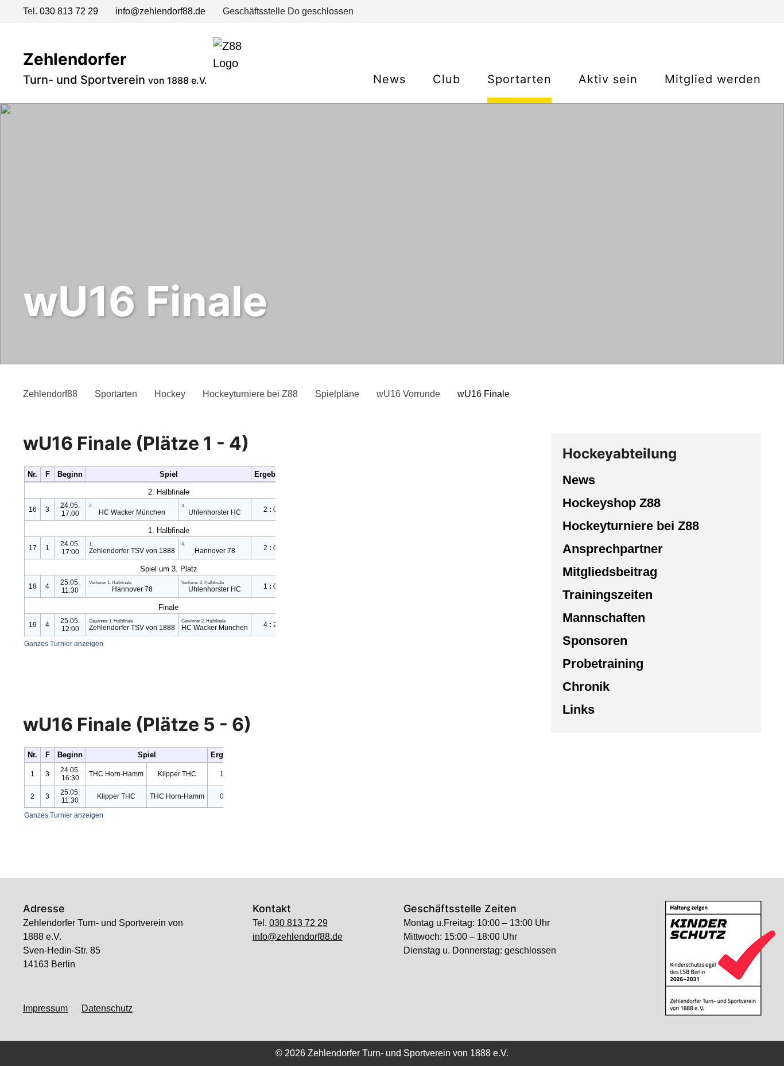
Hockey (169, 394)
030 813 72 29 (69, 11)
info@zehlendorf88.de (160, 11)
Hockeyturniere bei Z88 (250, 394)
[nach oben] (392, 1042)
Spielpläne (337, 394)
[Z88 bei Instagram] (734, 13)
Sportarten (116, 394)
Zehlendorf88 (50, 394)
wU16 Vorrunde (408, 394)
